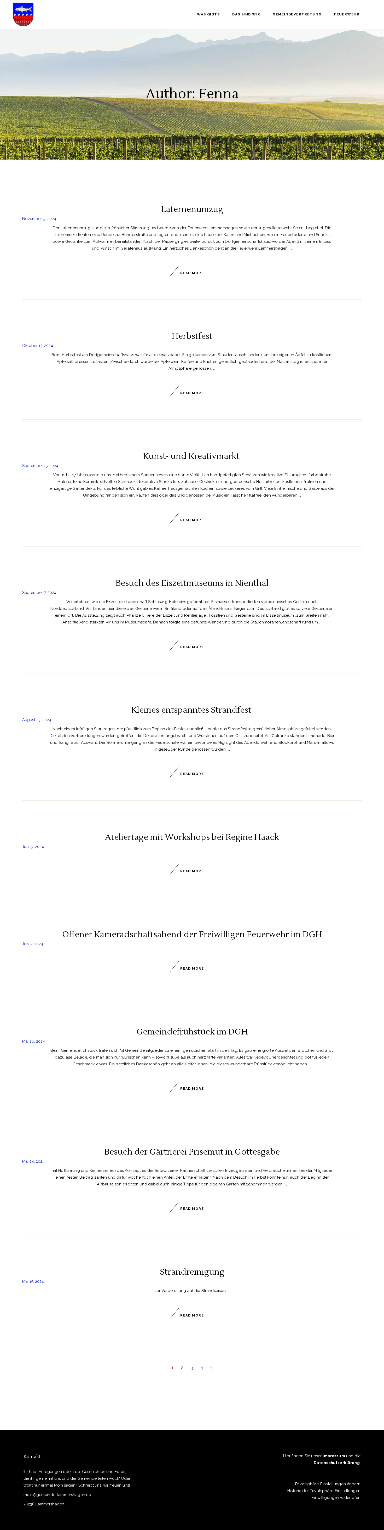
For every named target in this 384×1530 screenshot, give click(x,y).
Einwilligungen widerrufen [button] (336, 1497)
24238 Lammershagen (44, 1504)
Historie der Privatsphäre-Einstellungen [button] (323, 1490)
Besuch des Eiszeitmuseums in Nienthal (192, 583)
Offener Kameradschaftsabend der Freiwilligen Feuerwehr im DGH (192, 934)
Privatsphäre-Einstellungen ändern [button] (327, 1484)
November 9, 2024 (39, 218)
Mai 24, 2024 (33, 1161)
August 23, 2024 (36, 719)
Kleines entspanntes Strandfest (192, 710)
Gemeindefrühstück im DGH (192, 1031)
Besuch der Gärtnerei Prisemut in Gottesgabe (192, 1151)
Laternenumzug (192, 209)
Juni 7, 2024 (32, 944)
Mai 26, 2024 (33, 1041)
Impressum (334, 1456)
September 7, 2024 (39, 592)
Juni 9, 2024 (33, 846)
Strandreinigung (192, 1272)
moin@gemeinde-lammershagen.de (57, 1494)
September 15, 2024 (40, 465)
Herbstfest (192, 336)
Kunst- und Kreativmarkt (192, 456)
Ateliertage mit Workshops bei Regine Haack (192, 837)
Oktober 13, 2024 (37, 345)
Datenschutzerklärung (337, 1462)
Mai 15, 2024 (33, 1281)
